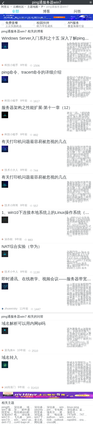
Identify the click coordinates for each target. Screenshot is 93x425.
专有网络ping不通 (60, 410)
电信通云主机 (18, 415)
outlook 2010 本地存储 (60, 420)
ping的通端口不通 (8, 407)
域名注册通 (53, 412)
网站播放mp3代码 (40, 422)
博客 (46, 11)
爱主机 (38, 420)
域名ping (30, 407)
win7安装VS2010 (18, 420)
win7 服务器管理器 (8, 410)
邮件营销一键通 (30, 412)
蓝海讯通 (83, 410)
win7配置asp (30, 417)
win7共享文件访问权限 (73, 417)
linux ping (73, 407)
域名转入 (10, 357)
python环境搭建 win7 (53, 417)
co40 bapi (20, 422)
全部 (15, 11)
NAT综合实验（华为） (22, 246)
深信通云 (72, 410)
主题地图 (32, 6)
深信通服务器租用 (20, 407)
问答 (77, 11)
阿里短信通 (8, 412)
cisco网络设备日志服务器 (53, 422)
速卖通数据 (63, 412)
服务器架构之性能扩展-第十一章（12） (37, 107)
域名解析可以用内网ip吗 (23, 323)
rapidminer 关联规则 (73, 420)
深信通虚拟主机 (50, 415)
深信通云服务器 (40, 407)
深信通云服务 (53, 407)
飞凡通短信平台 (20, 417)
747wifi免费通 (73, 415)
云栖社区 (18, 6)
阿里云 (5, 6)
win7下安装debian (40, 417)
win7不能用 (8, 417)
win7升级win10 (8, 420)
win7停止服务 (63, 407)
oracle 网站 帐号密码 (83, 420)
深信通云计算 (40, 415)
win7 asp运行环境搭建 (28, 420)
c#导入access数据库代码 (30, 422)
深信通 (18, 410)
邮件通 (26, 410)
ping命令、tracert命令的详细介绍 (31, 72)
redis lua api (50, 420)
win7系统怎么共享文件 (63, 417)
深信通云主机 (28, 415)
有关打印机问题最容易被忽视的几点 (34, 141)
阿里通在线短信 (40, 412)
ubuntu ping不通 (40, 410)
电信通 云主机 (60, 415)
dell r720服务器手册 (8, 422)
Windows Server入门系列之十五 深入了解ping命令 (47, 38)
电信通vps (20, 412)
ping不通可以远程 (50, 410)
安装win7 (7, 415)
